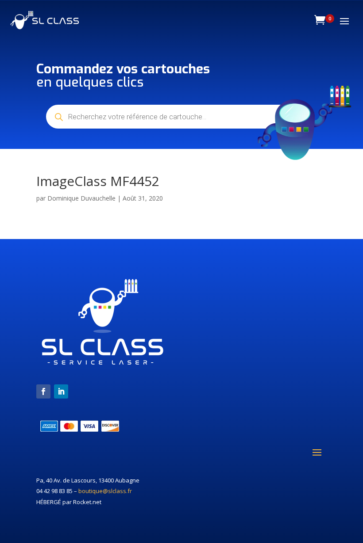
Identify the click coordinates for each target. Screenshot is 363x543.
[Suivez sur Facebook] (43, 391)
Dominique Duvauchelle (81, 198)
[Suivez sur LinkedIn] (61, 391)
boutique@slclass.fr (105, 491)
